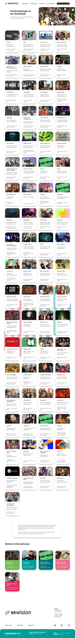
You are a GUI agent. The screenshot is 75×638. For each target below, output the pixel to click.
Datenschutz (8, 625)
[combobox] (63, 4)
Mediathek (25, 3)
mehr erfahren (51, 3)
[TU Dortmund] (62, 633)
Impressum (31, 625)
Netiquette (20, 625)
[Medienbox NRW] (13, 633)
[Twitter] (69, 625)
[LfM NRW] (37, 633)
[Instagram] (62, 625)
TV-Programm (33, 3)
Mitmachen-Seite (42, 533)
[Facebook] (55, 625)
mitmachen (42, 3)
